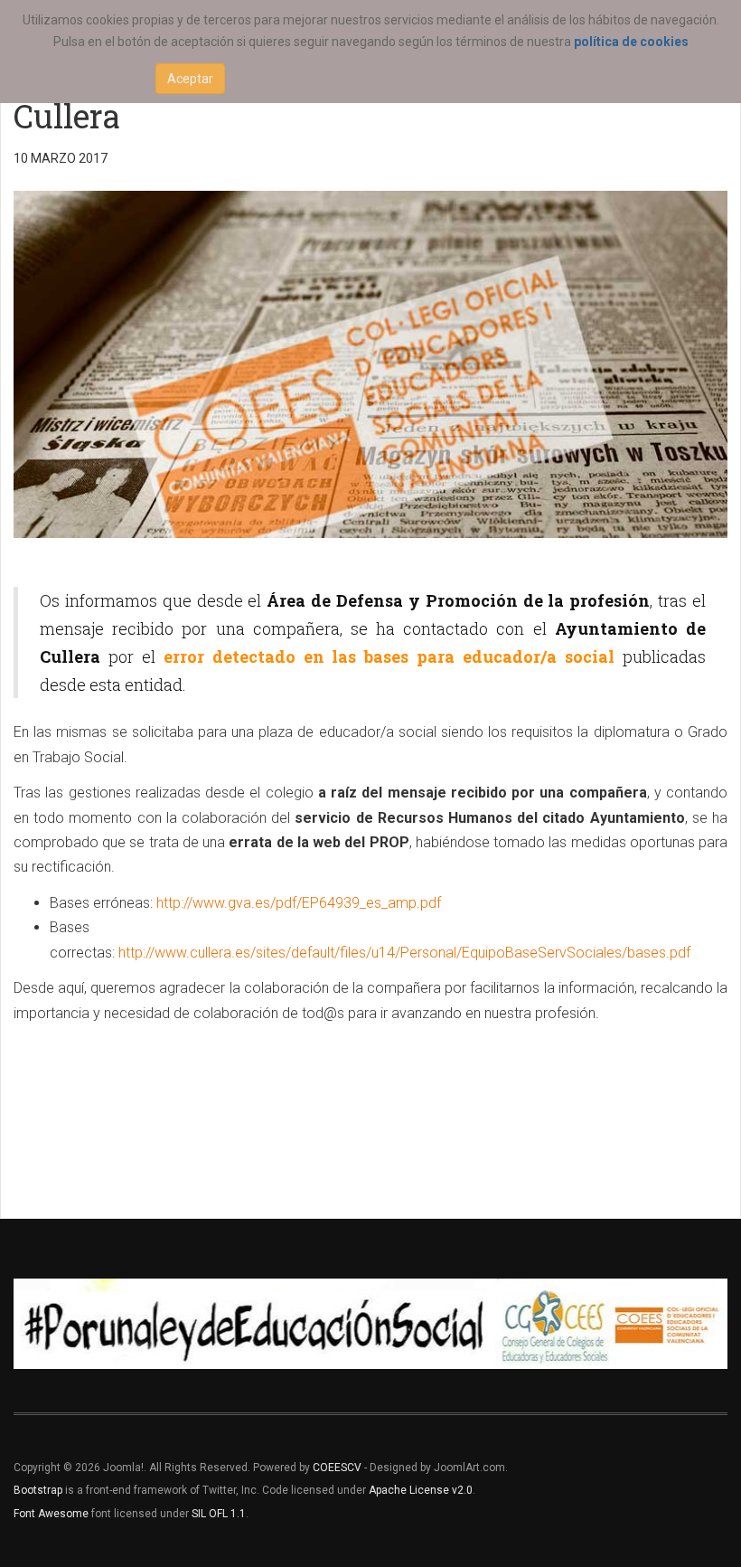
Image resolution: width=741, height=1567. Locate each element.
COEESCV (337, 1467)
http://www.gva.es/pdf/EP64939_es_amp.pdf (298, 902)
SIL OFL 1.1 (219, 1513)
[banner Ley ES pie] (370, 1324)
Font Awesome (51, 1513)
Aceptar (190, 78)
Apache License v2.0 (421, 1490)
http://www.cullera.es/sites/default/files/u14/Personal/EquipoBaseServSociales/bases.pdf (404, 952)
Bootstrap (38, 1490)
